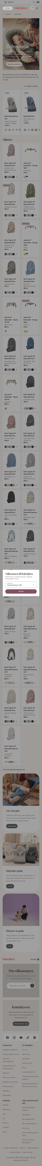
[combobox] (21, 584)
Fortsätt (21, 591)
